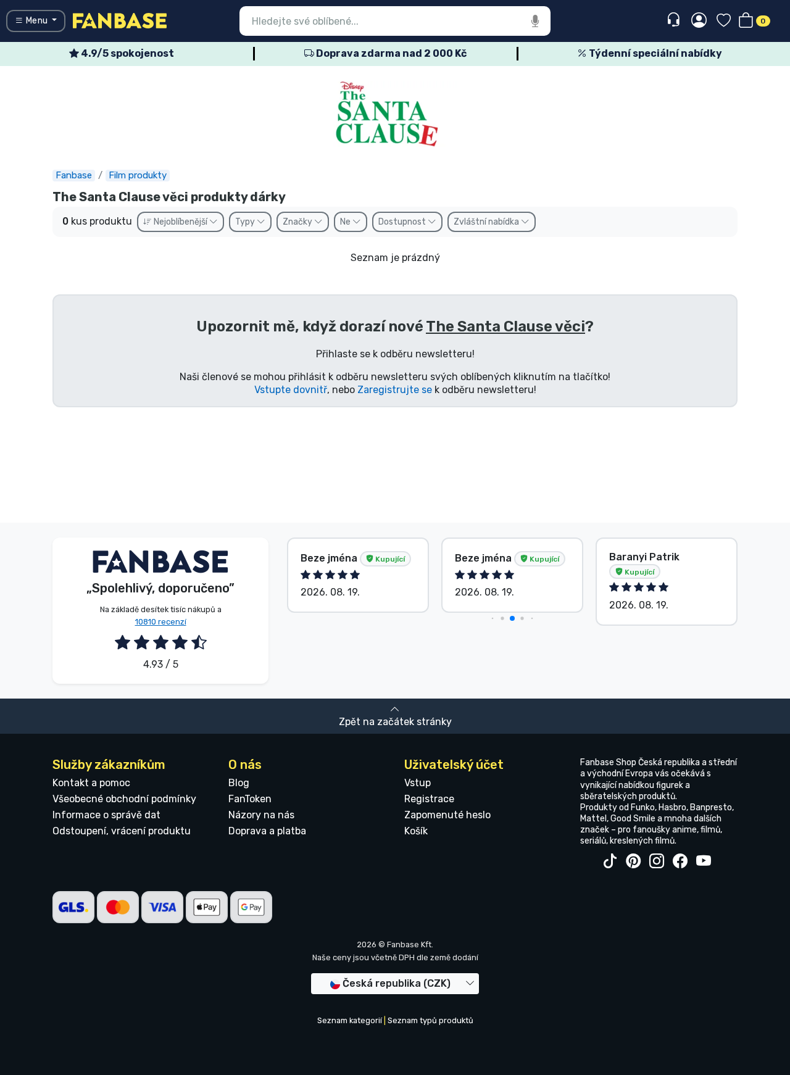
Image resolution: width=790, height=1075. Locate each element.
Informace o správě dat (106, 815)
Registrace (429, 799)
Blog (238, 783)
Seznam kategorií (349, 1020)
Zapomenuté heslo (447, 815)
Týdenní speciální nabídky (654, 53)
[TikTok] (609, 861)
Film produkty (138, 175)
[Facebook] (680, 861)
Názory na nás (261, 815)
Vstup (417, 783)
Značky (298, 222)
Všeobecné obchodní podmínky (124, 799)
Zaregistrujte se (394, 390)
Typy (246, 222)
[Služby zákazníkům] (675, 20)
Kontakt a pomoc (91, 783)
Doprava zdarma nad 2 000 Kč (390, 53)
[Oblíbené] (723, 21)
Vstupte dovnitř (290, 390)
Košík (416, 831)
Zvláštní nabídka (487, 222)
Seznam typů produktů (430, 1020)
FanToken (250, 799)
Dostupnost (403, 222)
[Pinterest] (633, 861)
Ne (346, 222)
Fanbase (74, 175)
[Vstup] (699, 21)
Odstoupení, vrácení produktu (121, 831)
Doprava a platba (267, 831)
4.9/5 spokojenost (126, 53)
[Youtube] (703, 861)
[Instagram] (656, 861)
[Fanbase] (120, 20)
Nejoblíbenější (180, 222)
